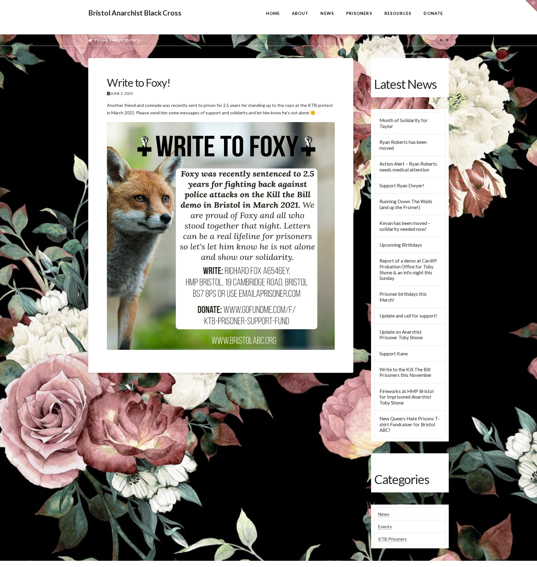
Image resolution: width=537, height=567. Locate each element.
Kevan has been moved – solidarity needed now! (404, 226)
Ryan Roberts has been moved (403, 145)
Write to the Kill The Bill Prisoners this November (405, 372)
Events (385, 526)
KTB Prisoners (392, 539)
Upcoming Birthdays (400, 245)
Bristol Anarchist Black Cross (134, 12)
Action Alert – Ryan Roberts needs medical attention (408, 166)
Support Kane (393, 353)
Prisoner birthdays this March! (403, 297)
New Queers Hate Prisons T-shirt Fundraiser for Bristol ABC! (409, 424)
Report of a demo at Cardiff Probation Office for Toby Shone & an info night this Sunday (408, 269)
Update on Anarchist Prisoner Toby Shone (401, 335)
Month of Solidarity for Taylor (403, 123)
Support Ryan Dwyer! (401, 185)
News (383, 514)
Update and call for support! (408, 315)
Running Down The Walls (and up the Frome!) (405, 204)
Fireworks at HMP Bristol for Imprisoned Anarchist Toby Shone (406, 396)
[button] (531, 6)
